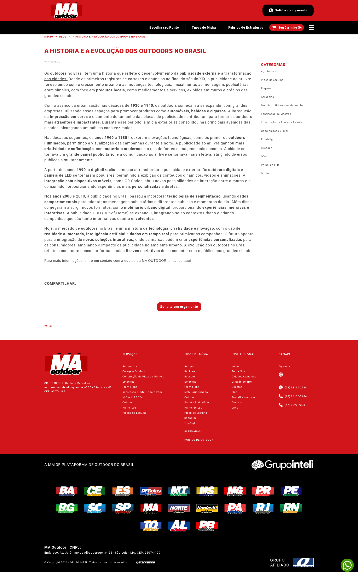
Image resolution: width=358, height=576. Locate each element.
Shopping (190, 418)
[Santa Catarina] (95, 508)
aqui (187, 260)
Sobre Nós (238, 371)
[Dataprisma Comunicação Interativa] (145, 562)
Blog (63, 36)
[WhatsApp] (347, 565)
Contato (237, 402)
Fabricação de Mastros (276, 114)
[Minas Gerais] (235, 491)
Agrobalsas (268, 71)
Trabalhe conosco (243, 397)
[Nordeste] (207, 508)
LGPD (235, 407)
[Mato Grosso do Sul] (207, 491)
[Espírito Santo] (123, 491)
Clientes (237, 387)
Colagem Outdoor (133, 371)
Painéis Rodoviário (196, 402)
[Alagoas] (179, 525)
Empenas (128, 381)
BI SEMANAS (192, 431)
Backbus (189, 371)
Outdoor (266, 173)
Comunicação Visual (274, 131)
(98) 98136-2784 (296, 387)
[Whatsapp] (281, 387)
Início (48, 36)
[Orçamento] (286, 27)
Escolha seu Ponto (164, 27)
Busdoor (266, 148)
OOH (264, 156)
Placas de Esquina (134, 412)
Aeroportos (129, 366)
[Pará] (235, 508)
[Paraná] (263, 491)
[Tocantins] (151, 525)
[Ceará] (95, 491)
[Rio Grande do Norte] (291, 508)
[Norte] (179, 508)
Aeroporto (267, 97)
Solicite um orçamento (291, 10)
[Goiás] (151, 491)
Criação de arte (242, 381)
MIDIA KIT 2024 (132, 397)
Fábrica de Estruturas (245, 27)
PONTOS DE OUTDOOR (198, 439)
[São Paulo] (123, 508)
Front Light (129, 387)
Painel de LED (270, 165)
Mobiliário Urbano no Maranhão (282, 105)
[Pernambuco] (291, 491)
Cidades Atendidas (244, 376)
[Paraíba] (207, 525)
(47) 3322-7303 (295, 405)
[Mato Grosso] (179, 491)
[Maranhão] (151, 508)
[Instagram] (281, 374)
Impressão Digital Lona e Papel (142, 392)
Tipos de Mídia (204, 27)
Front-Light (268, 139)
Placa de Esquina (195, 412)
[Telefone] (281, 396)
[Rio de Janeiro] (263, 508)
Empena (266, 88)
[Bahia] (67, 491)
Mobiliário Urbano (196, 392)
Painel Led (129, 407)
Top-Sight (190, 423)
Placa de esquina (272, 80)
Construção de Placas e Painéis (282, 122)
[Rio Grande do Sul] (67, 508)
